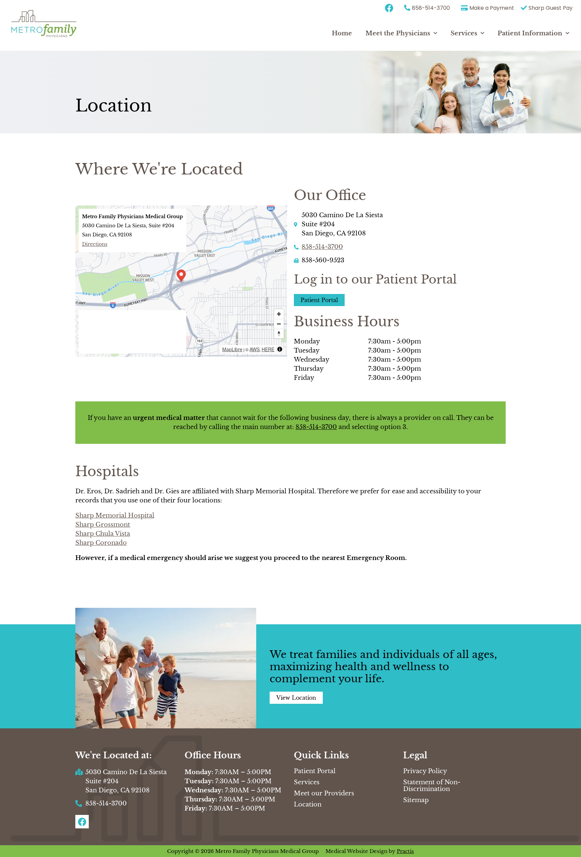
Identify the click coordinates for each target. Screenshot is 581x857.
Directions (94, 244)
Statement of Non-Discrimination (431, 785)
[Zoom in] (279, 314)
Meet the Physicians (397, 33)
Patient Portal (315, 771)
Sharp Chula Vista (102, 533)
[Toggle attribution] (280, 349)
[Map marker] (181, 276)
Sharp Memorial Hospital (114, 515)
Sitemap (416, 800)
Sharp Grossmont (102, 524)
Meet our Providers (324, 793)
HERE (268, 349)
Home (342, 33)
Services (464, 33)
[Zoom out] (279, 324)
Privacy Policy (425, 771)
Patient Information (530, 33)
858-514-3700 (322, 247)
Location (307, 804)
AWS (254, 349)
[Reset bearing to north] (279, 333)
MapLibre (232, 349)
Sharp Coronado (101, 543)
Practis (405, 851)
